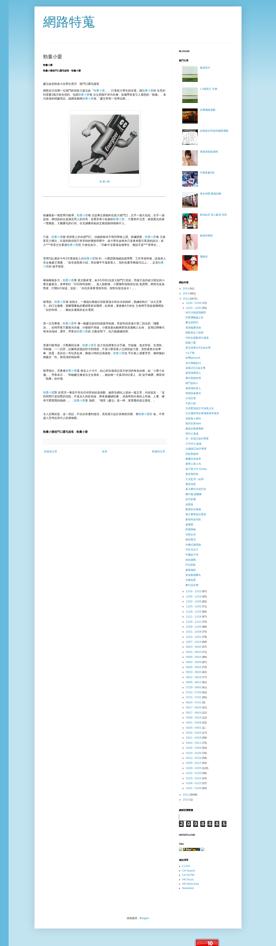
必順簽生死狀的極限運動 (214, 130)
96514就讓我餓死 (195, 312)
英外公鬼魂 (191, 433)
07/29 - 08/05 (194, 687)
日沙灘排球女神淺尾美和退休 (202, 413)
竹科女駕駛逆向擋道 (197, 337)
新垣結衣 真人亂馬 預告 (213, 214)
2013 (186, 293)
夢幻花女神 (191, 585)
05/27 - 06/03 (194, 712)
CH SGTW (188, 875)
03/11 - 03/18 (194, 737)
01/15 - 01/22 (194, 778)
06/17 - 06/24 (194, 707)
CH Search (188, 870)
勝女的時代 (191, 322)
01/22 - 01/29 (194, 773)
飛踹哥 (204, 256)
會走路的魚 (191, 473)
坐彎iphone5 (192, 357)
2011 (186, 794)
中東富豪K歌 (207, 172)
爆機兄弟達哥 (193, 458)
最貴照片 (205, 67)
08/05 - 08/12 (194, 682)
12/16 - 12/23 (194, 591)
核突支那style (193, 423)
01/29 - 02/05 (194, 768)
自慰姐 (189, 504)
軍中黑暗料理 (193, 378)
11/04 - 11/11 (194, 621)
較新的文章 (50, 451)
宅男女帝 (190, 534)
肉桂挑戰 (190, 559)
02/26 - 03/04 (194, 747)
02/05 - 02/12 (194, 762)
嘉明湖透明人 (193, 372)
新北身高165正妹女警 (198, 347)
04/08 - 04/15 (194, 717)
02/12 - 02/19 (194, 758)
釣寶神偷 (190, 529)
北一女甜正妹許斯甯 (197, 438)
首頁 (104, 451)
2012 (186, 298)
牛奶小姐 (190, 403)
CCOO (186, 866)
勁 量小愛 (105, 181)
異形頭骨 (190, 484)
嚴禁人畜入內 (193, 463)
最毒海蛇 (190, 570)
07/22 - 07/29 (194, 692)
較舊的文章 (158, 451)
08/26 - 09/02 (194, 667)
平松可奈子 (191, 549)
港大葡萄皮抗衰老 (195, 514)
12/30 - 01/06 (194, 303)
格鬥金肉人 (191, 383)
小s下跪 (189, 352)
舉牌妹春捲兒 (193, 393)
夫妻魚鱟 (190, 579)
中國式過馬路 (193, 544)
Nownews (188, 888)
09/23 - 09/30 (194, 646)
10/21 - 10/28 (194, 631)
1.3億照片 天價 (208, 88)
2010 (186, 799)
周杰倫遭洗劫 (193, 327)
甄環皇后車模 (193, 509)
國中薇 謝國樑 (193, 494)
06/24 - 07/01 (194, 702)
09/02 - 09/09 (194, 662)
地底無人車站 (193, 418)
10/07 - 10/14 (194, 641)
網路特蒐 (69, 22)
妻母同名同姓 (193, 519)
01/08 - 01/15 (194, 783)
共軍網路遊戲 (207, 109)
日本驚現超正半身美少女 (199, 408)
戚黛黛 (189, 524)
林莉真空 (190, 539)
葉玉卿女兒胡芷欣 (195, 489)
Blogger (144, 918)
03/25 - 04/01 (194, 727)
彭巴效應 (190, 499)
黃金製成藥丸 (193, 574)
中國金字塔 (191, 554)
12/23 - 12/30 (194, 308)
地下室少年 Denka (196, 469)
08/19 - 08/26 (194, 672)
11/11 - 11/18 (194, 616)
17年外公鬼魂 (193, 443)
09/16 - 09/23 (194, 652)
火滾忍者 (190, 398)
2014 (186, 288)
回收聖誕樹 (191, 453)
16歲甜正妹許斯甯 (196, 448)
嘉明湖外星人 (193, 388)
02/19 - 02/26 (194, 753)
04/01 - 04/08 (194, 722)
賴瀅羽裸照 (206, 235)
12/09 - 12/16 (194, 596)
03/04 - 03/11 (194, 742)
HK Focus (188, 879)
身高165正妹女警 (195, 368)
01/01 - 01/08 (194, 788)
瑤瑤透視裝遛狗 (209, 151)
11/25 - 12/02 (194, 606)
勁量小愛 (99, 90)
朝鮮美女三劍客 (194, 332)
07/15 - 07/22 (194, 697)
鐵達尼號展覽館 (194, 428)
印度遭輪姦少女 (194, 317)
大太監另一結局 (194, 479)
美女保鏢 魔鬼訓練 (210, 193)
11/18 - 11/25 (194, 611)
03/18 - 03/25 (194, 732)
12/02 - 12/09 (194, 601)
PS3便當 (190, 564)
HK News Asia (190, 883)
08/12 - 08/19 (194, 677)
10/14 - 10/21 (194, 636)
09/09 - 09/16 (194, 657)
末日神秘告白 (193, 363)
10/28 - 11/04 (194, 626)
